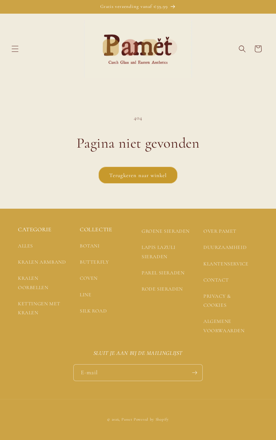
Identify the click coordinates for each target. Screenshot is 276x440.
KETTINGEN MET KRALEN (39, 308)
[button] (15, 49)
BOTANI (90, 246)
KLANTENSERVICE (225, 264)
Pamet (127, 419)
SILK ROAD (93, 311)
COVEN (89, 278)
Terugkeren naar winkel (138, 175)
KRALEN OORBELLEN (33, 282)
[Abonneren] (194, 372)
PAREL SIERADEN (163, 273)
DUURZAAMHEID (225, 247)
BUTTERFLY (94, 262)
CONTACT (216, 280)
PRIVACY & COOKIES (217, 300)
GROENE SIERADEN (166, 231)
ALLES (25, 246)
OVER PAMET (219, 231)
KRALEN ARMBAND (42, 262)
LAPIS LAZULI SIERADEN (158, 251)
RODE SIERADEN (162, 289)
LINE (85, 295)
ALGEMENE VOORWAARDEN (224, 325)
